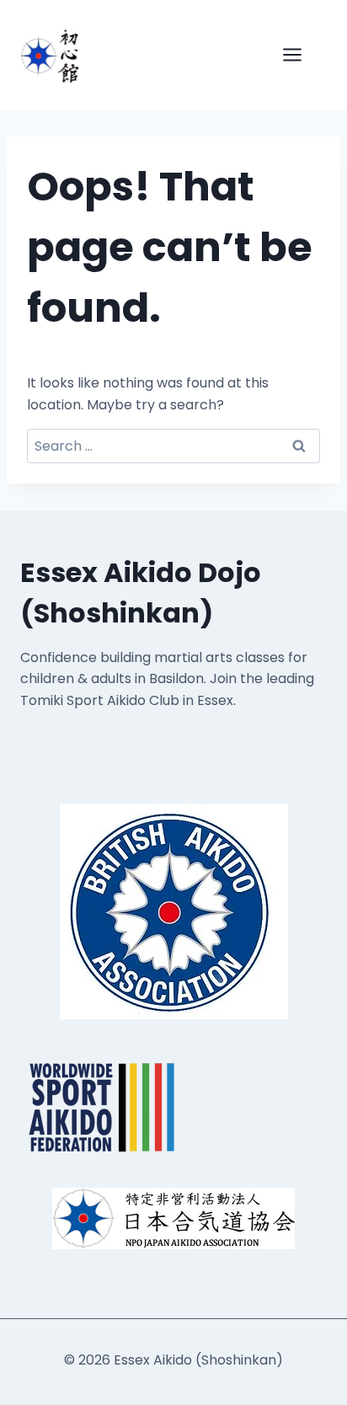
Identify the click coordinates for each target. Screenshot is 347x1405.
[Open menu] (301, 54)
